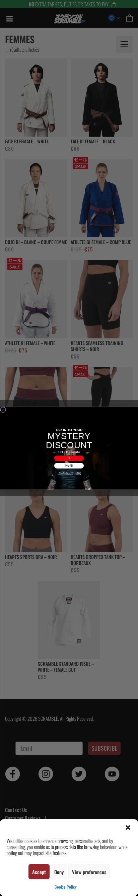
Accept (39, 872)
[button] (128, 827)
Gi (69, 458)
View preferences (89, 872)
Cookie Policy (66, 887)
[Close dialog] (3, 409)
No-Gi (69, 465)
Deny (59, 872)
